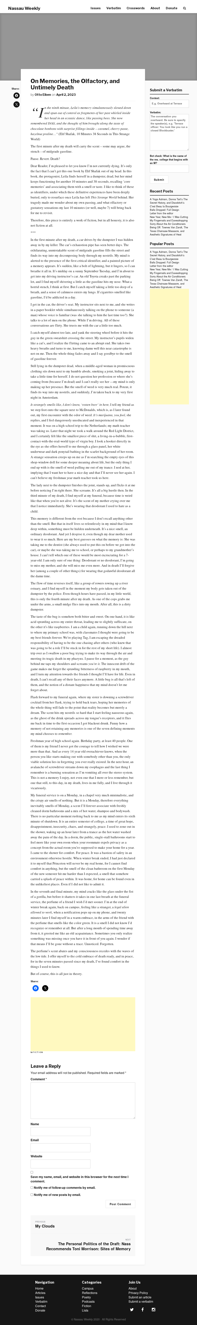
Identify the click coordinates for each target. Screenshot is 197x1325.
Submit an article (140, 1297)
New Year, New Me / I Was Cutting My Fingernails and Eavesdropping (169, 218)
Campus (87, 1288)
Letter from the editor (161, 213)
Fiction (38, 1052)
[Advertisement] (83, 1024)
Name (35, 1124)
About (155, 8)
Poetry (86, 1297)
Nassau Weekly (24, 8)
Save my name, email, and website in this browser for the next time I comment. (79, 1179)
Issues (96, 8)
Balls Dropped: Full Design (164, 210)
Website (36, 1156)
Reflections (89, 1293)
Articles (40, 1293)
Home (39, 1288)
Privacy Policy (138, 1293)
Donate (171, 8)
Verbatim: (155, 112)
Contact (40, 1306)
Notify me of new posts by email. (57, 1195)
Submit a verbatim (141, 1301)
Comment (39, 1079)
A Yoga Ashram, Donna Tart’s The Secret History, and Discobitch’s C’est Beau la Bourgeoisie (169, 202)
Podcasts (88, 1301)
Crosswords (136, 8)
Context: (155, 98)
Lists (85, 1310)
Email (35, 1140)
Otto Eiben (43, 95)
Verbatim (113, 8)
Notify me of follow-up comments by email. (64, 1188)
